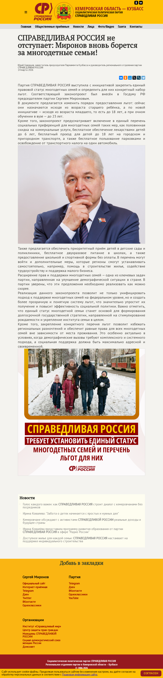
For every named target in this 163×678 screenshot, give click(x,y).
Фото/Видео (106, 26)
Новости (78, 26)
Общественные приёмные (52, 26)
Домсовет (29, 646)
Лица (91, 26)
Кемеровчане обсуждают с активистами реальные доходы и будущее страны (80, 521)
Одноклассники (32, 605)
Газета (122, 26)
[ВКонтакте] (121, 78)
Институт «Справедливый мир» (42, 626)
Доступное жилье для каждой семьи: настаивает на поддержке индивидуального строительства (74, 540)
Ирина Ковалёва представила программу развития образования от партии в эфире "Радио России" (71, 530)
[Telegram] (143, 78)
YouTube (73, 598)
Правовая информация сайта (79, 674)
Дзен (26, 594)
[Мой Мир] (130, 78)
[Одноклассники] (125, 78)
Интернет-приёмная (35, 587)
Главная (26, 26)
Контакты (136, 26)
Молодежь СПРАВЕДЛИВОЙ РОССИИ (40, 635)
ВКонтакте (29, 601)
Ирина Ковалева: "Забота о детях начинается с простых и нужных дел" (69, 514)
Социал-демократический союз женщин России (41, 641)
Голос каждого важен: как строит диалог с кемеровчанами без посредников (81, 506)
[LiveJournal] (139, 78)
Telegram (28, 590)
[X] (134, 78)
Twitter (27, 598)
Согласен (151, 673)
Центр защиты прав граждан (40, 630)
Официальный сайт (34, 583)
